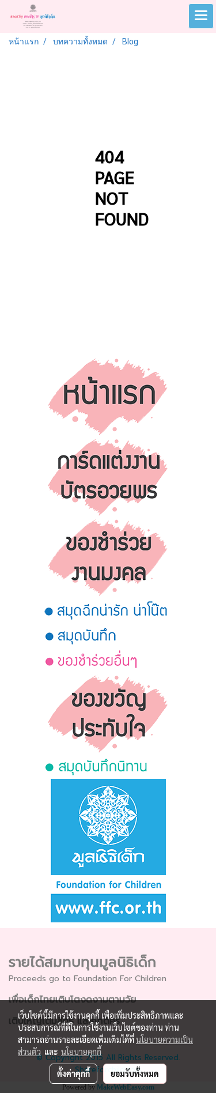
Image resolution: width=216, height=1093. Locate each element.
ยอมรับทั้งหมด (135, 1073)
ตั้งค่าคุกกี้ (73, 1073)
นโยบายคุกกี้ (81, 1051)
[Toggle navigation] (201, 16)
